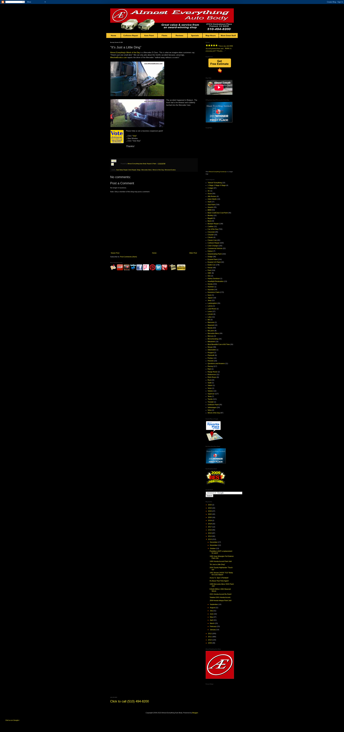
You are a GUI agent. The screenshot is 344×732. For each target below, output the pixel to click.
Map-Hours (211, 35)
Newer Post (115, 253)
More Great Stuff (228, 35)
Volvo (210, 410)
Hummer (211, 287)
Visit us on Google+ (12, 720)
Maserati (211, 325)
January (213, 630)
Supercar (211, 394)
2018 (210, 524)
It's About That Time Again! (219, 581)
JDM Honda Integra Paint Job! (221, 600)
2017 (210, 527)
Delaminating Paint (215, 254)
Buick (210, 221)
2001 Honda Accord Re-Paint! (220, 594)
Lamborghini (212, 303)
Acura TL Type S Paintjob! (219, 578)
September (214, 604)
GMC (209, 273)
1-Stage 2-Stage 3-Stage (217, 185)
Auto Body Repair (122, 170)
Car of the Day (213, 229)
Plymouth (211, 355)
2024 (210, 508)
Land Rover (212, 309)
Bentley (210, 215)
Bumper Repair (213, 224)
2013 (210, 539)
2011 (210, 637)
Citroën (210, 237)
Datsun (210, 251)
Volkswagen (212, 407)
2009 (210, 643)
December (214, 542)
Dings (139, 170)
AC (209, 191)
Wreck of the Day (133, 52)
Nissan (210, 347)
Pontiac (210, 358)
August (212, 608)
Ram (209, 369)
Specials (194, 35)
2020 (210, 517)
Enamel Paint (212, 259)
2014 (210, 536)
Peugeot (211, 353)
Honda (210, 284)
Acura (210, 194)
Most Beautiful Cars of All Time (219, 344)
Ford (209, 270)
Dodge (210, 257)
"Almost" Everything (215, 183)
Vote (134, 136)
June (212, 614)
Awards (210, 207)
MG (209, 320)
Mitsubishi (211, 342)
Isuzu (210, 295)
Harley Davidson (214, 278)
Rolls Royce (212, 377)
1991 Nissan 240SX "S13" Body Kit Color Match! (221, 574)
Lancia (210, 306)
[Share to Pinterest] (115, 167)
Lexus (210, 311)
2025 (210, 505)
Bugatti (210, 218)
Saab (210, 383)
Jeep (209, 300)
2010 (210, 640)
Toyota (210, 399)
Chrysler (211, 235)
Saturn (210, 385)
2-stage (210, 188)
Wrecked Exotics (170, 170)
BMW (210, 210)
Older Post (193, 253)
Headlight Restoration (216, 281)
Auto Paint (149, 35)
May (211, 617)
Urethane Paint (213, 405)
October (213, 548)
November (214, 545)
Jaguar (210, 298)
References (212, 374)
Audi (209, 202)
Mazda (210, 328)
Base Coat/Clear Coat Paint (218, 213)
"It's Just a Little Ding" (217, 564)
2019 (210, 520)
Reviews (179, 35)
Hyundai (211, 290)
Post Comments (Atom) (128, 257)
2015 (210, 533)
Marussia (211, 322)
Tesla (210, 396)
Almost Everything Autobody (217, 171)
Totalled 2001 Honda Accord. (220, 597)
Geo (209, 276)
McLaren (211, 331)
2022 (210, 514)
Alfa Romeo (212, 196)
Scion (210, 388)
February (213, 626)
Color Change (213, 246)
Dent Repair (132, 170)
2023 (210, 511)
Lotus (210, 317)
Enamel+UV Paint (214, 262)
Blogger (195, 713)
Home (113, 35)
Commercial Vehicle (215, 248)
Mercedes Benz (146, 170)
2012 (210, 634)
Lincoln (210, 314)
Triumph (211, 402)
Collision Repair (131, 35)
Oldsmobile (212, 350)
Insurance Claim (214, 292)
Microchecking (213, 339)
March (212, 623)
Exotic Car (211, 265)
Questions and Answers (216, 363)
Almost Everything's (118, 52)
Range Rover (212, 372)
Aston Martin (212, 199)
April (212, 620)
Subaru (210, 391)
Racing (210, 366)
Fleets (164, 35)
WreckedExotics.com (118, 57)
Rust (209, 380)
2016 (210, 530)
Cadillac (211, 226)
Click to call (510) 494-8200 (129, 701)
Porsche (211, 361)
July (211, 611)
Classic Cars (212, 240)
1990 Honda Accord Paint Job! (221, 561)
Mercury (211, 336)
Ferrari (210, 268)
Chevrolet (211, 232)
